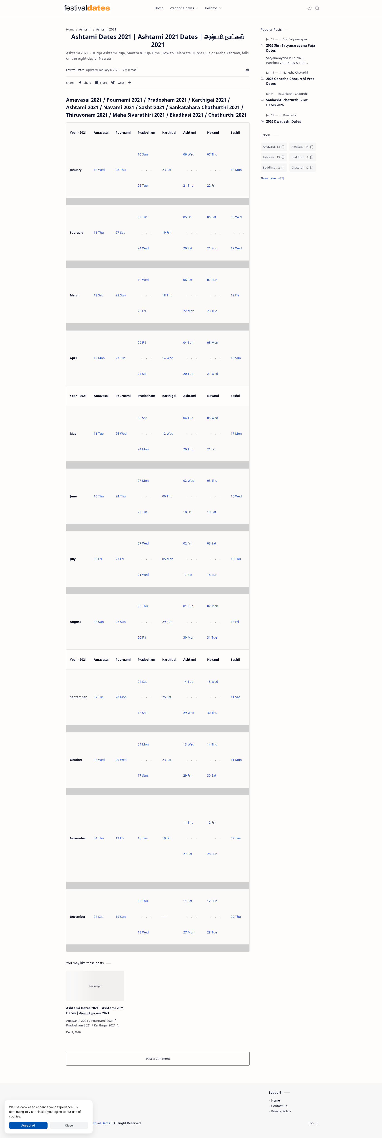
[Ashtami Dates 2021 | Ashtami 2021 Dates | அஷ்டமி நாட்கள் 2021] (95, 986)
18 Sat (142, 713)
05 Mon (212, 342)
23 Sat (166, 170)
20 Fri (142, 637)
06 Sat (211, 217)
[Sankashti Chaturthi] (294, 94)
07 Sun (212, 280)
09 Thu (236, 916)
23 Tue (212, 311)
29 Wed (188, 713)
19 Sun (121, 916)
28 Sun (121, 295)
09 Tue (143, 217)
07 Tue (99, 697)
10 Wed (143, 280)
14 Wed (167, 358)
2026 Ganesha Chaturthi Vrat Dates (290, 81)
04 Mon (143, 744)
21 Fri (211, 449)
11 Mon (236, 760)
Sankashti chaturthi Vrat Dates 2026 (287, 102)
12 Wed (167, 433)
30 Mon (188, 637)
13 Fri (235, 622)
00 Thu (167, 496)
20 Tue (188, 374)
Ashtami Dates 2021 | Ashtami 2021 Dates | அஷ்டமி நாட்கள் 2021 (95, 1010)
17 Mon (236, 433)
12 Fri (211, 822)
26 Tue (143, 185)
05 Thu (143, 606)
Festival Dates (100, 1123)
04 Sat (142, 681)
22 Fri (211, 185)
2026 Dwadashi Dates (283, 121)
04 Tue (188, 418)
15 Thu (236, 559)
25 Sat (166, 697)
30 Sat (211, 775)
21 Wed (212, 374)
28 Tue (212, 932)
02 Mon (212, 606)
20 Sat (187, 248)
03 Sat (211, 543)
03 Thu (212, 480)
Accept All (28, 1125)
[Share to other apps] (129, 83)
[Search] (317, 8)
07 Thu (212, 154)
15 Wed (212, 681)
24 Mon (143, 449)
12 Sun (212, 901)
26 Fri (142, 311)
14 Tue (188, 681)
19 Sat (211, 512)
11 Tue (99, 433)
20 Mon (121, 697)
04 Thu (99, 838)
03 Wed (236, 217)
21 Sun (212, 248)
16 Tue (143, 838)
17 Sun (143, 775)
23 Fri (120, 559)
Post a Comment (158, 1058)
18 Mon (236, 170)
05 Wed (212, 418)
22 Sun (121, 622)
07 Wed (143, 543)
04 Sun (188, 342)
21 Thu (188, 185)
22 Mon (188, 311)
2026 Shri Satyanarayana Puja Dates (290, 48)
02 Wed (188, 480)
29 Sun (167, 622)
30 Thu (212, 713)
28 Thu (121, 170)
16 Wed (236, 496)
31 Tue (212, 637)
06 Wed (188, 154)
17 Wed (236, 248)
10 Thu (99, 496)
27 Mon (188, 932)
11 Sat (235, 697)
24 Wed (143, 248)
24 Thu (121, 496)
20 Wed (121, 760)
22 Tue (143, 512)
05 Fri (187, 217)
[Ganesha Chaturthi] (295, 72)
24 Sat (142, 374)
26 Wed (121, 433)
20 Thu (188, 449)
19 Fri (166, 232)
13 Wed (99, 170)
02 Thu (143, 901)
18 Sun (236, 358)
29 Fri (187, 775)
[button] (309, 8)
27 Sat (120, 232)
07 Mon (143, 480)
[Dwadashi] (289, 115)
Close (69, 1125)
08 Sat (142, 418)
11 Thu (99, 232)
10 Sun (143, 154)
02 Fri (187, 543)
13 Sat (98, 295)
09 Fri (142, 342)
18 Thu (167, 295)
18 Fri (187, 512)
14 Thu (212, 744)
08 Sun (99, 622)
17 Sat (187, 575)
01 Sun (188, 606)
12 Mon (99, 358)
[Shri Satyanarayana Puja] (299, 39)
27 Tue (121, 358)
